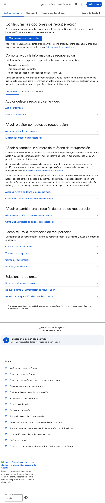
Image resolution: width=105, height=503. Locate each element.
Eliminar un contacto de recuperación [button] (24, 137)
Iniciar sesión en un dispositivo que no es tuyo (30, 434)
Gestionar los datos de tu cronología (26, 386)
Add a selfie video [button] (14, 108)
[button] (5, 4)
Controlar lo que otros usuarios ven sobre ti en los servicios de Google (41, 446)
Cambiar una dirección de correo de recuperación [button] (30, 222)
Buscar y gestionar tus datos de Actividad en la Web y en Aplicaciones (41, 428)
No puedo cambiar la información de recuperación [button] (30, 290)
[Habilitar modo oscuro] (26, 497)
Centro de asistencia (13, 13)
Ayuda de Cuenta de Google (55, 4)
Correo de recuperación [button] (17, 260)
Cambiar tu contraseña (20, 410)
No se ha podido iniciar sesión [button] (20, 283)
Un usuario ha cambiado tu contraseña (27, 416)
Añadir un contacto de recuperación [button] (23, 131)
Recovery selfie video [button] (16, 266)
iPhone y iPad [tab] (38, 91)
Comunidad (31, 13)
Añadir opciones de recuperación (24, 38)
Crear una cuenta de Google (22, 374)
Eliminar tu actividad (19, 404)
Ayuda (8, 361)
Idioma (10, 494)
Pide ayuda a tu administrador (60, 47)
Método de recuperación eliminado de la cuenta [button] (29, 296)
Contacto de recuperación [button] (18, 246)
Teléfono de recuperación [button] (18, 253)
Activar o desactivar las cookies (24, 398)
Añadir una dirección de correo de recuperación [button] (28, 215)
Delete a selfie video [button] (15, 114)
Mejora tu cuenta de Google (53, 13)
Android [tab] (25, 91)
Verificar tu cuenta (18, 440)
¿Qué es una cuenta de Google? (24, 368)
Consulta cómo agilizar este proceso (44, 170)
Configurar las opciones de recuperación (29, 392)
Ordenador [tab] (12, 91)
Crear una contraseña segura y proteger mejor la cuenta (35, 380)
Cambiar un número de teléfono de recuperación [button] (29, 198)
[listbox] (14, 497)
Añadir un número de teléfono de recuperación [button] (28, 192)
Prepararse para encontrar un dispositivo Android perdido (36, 422)
